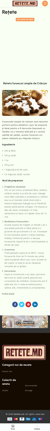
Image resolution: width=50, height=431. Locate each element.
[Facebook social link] (15, 304)
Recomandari (31, 385)
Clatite (5, 390)
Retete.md (19, 414)
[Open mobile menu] (45, 3)
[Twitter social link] (21, 304)
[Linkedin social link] (35, 304)
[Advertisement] (25, 51)
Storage (28, 390)
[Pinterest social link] (28, 304)
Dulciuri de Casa (25, 19)
